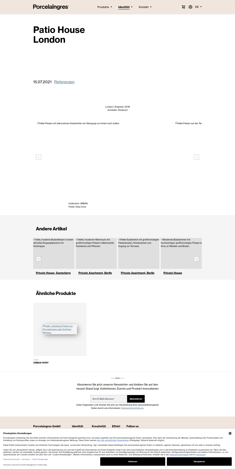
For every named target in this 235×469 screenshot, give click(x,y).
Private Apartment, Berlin (95, 273)
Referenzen (64, 81)
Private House (172, 273)
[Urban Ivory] (60, 329)
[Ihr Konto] (190, 7)
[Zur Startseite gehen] (51, 7)
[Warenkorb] (183, 6)
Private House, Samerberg (53, 273)
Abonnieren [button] (136, 398)
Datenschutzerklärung (132, 408)
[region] (117, 337)
